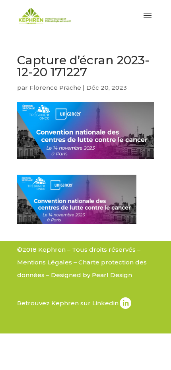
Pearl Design (112, 275)
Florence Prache (55, 87)
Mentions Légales (44, 262)
